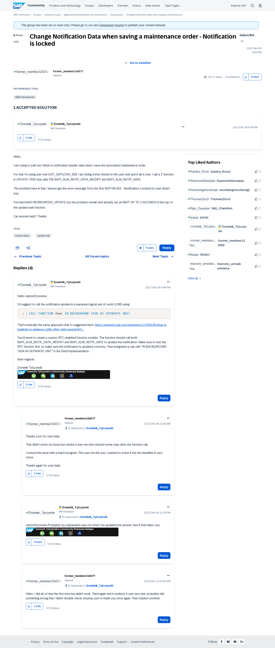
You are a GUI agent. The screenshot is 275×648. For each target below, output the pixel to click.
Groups (89, 5)
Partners (123, 5)
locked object (22, 235)
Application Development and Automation (85, 15)
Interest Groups (52, 15)
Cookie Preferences (143, 641)
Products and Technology (64, 5)
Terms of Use (50, 641)
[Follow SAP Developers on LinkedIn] (241, 641)
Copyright (68, 641)
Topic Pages (172, 5)
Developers (106, 5)
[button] (246, 77)
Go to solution (140, 62)
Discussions (116, 15)
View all (193, 278)
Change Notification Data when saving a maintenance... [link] (154, 15)
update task (43, 235)
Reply (164, 398)
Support (122, 641)
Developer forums (112, 25)
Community (36, 5)
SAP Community (21, 15)
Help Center (152, 5)
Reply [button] (167, 247)
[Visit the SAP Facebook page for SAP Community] (221, 641)
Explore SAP (238, 5)
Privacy (35, 641)
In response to (90, 428)
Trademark (107, 641)
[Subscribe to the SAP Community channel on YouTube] (234, 641)
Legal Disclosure (87, 641)
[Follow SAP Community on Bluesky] (228, 641)
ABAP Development (25, 97)
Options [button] (241, 41)
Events (137, 5)
